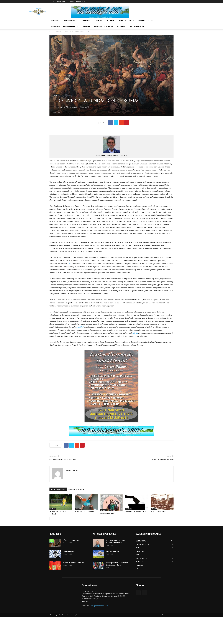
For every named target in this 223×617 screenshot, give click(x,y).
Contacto (170, 615)
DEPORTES (120, 26)
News (163, 615)
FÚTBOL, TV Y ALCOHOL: (72, 540)
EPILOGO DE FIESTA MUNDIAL (74, 563)
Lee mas (85, 601)
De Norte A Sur (72, 470)
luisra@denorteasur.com (99, 606)
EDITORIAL (55, 21)
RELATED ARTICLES (58, 489)
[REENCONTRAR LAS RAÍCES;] (86, 502)
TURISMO (141, 21)
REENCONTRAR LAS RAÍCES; (85, 512)
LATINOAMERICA (70, 21)
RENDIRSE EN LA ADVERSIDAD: (136, 512)
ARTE (150, 21)
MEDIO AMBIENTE (70, 26)
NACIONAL (86, 21)
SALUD (131, 21)
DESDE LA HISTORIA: (107, 513)
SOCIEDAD (122, 21)
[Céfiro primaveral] (98, 554)
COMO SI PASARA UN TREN (163, 459)
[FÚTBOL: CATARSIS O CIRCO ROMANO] (60, 502)
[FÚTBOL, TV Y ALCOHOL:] (55, 543)
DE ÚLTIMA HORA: (69, 551)
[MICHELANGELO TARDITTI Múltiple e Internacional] (98, 543)
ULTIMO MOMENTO (138, 26)
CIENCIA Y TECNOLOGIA (103, 26)
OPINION (110, 21)
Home (51, 32)
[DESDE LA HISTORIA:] (111, 502)
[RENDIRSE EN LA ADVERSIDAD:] (136, 502)
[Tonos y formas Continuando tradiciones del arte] (98, 565)
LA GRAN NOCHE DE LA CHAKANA (62, 459)
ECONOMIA (55, 26)
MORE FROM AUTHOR (76, 489)
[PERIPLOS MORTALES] (162, 502)
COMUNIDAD (86, 26)
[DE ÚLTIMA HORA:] (55, 554)
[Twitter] (172, 1)
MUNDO (99, 21)
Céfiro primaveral (113, 551)
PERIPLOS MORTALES (158, 512)
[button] (171, 21)
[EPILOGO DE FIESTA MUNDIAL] (55, 565)
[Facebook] (168, 1)
